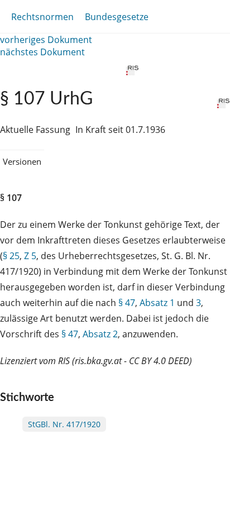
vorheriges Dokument (46, 40)
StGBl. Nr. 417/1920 (64, 424)
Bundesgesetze (116, 17)
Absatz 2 (100, 334)
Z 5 (30, 256)
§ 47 (126, 303)
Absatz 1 (157, 303)
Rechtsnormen (42, 17)
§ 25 (11, 256)
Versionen (22, 161)
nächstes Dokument (42, 52)
